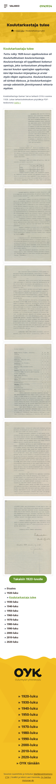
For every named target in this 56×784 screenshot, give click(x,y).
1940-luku (12, 606)
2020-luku (12, 641)
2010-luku (12, 637)
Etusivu (11, 588)
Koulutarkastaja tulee (22, 597)
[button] (28, 147)
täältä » (17, 102)
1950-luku (12, 610)
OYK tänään (29, 763)
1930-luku (12, 601)
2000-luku (12, 632)
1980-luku (12, 624)
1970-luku (12, 619)
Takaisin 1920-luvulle (28, 579)
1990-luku (12, 628)
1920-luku (20, 30)
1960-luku (12, 615)
